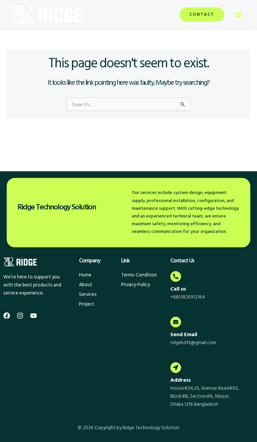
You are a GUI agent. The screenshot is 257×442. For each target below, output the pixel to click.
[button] (201, 14)
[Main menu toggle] (238, 14)
